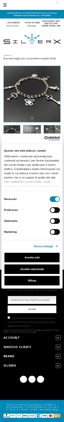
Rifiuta (32, 280)
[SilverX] (32, 43)
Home (7, 55)
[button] (32, 118)
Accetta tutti (32, 257)
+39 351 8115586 (32, 22)
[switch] (55, 210)
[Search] (34, 5)
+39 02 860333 (13, 22)
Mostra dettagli (43, 246)
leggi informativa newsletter (19, 326)
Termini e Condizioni (20, 332)
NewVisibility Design (49, 409)
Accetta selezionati (32, 269)
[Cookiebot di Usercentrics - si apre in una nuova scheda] (45, 138)
